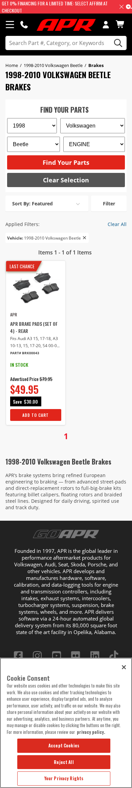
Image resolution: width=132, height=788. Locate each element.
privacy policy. (91, 731)
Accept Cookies (63, 745)
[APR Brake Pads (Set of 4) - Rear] (35, 287)
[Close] (123, 667)
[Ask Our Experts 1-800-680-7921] (24, 24)
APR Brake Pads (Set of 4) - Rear (34, 327)
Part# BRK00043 (24, 353)
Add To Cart (35, 415)
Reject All (63, 762)
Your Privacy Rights (63, 778)
